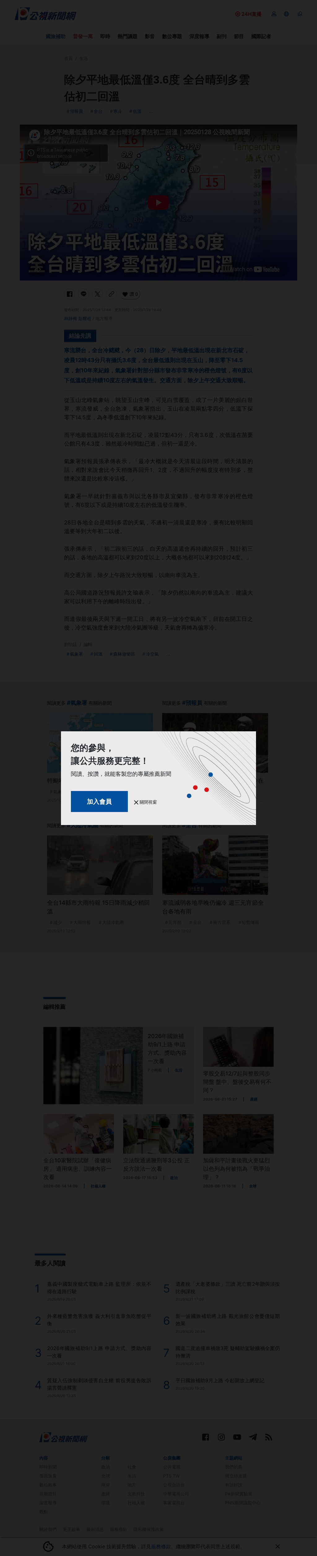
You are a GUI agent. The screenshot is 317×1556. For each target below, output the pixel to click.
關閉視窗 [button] (147, 802)
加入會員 (99, 801)
